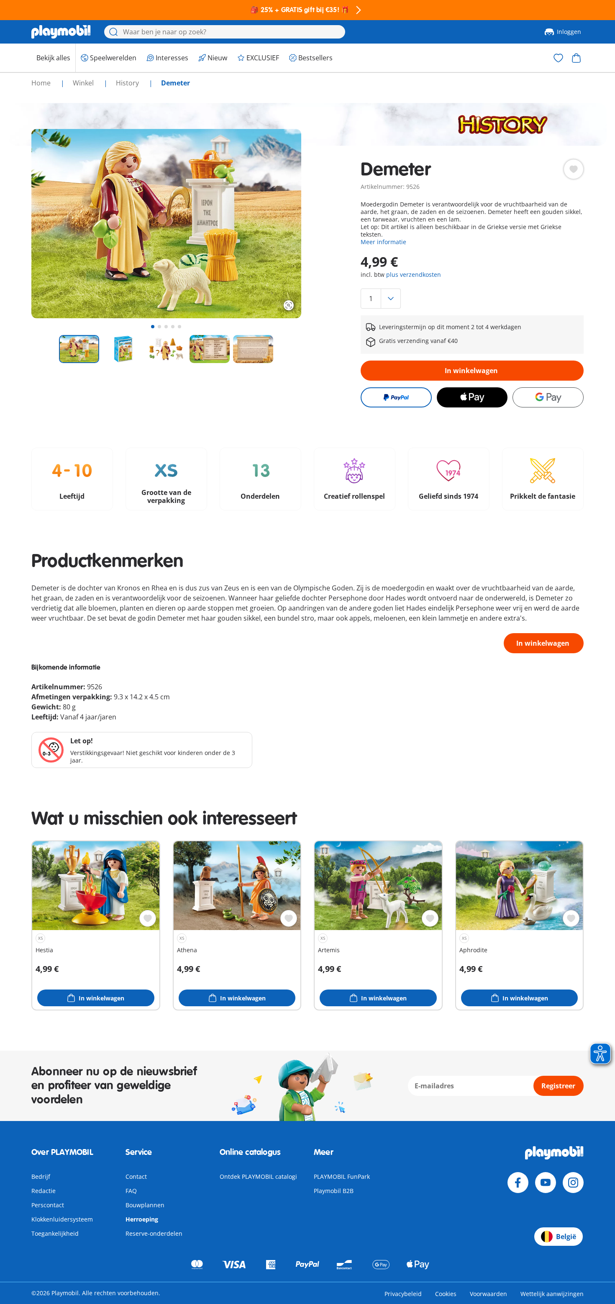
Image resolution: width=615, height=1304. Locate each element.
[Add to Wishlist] (574, 169)
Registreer (558, 1085)
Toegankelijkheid (55, 1233)
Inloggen (569, 32)
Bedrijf (40, 1176)
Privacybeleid (403, 1294)
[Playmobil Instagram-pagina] (573, 1182)
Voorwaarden (488, 1294)
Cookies (445, 1294)
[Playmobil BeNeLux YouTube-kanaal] (545, 1182)
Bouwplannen (145, 1205)
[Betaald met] (396, 397)
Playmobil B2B (334, 1191)
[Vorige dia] (53, 223)
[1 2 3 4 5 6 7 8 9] (472, 299)
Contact (136, 1176)
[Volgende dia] (279, 223)
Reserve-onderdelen (154, 1233)
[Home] (61, 32)
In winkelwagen (471, 370)
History (128, 83)
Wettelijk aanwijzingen (552, 1294)
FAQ (131, 1191)
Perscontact (47, 1205)
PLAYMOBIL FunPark (342, 1176)
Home (41, 83)
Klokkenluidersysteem (62, 1219)
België (566, 1236)
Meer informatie (383, 242)
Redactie (43, 1191)
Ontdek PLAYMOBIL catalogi (258, 1176)
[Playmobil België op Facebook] (517, 1182)
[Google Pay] (548, 397)
